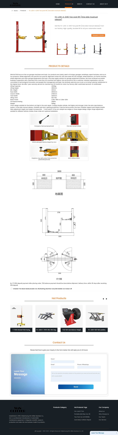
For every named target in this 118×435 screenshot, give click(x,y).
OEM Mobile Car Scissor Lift (63, 289)
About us (103, 4)
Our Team (102, 417)
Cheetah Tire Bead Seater (21, 289)
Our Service (102, 420)
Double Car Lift (34, 289)
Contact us (90, 4)
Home (58, 4)
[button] (103, 299)
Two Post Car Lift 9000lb (82, 417)
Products (68, 4)
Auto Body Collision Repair (82, 420)
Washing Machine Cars (47, 289)
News (79, 4)
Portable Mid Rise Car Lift (82, 414)
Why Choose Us (104, 414)
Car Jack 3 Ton (79, 411)
